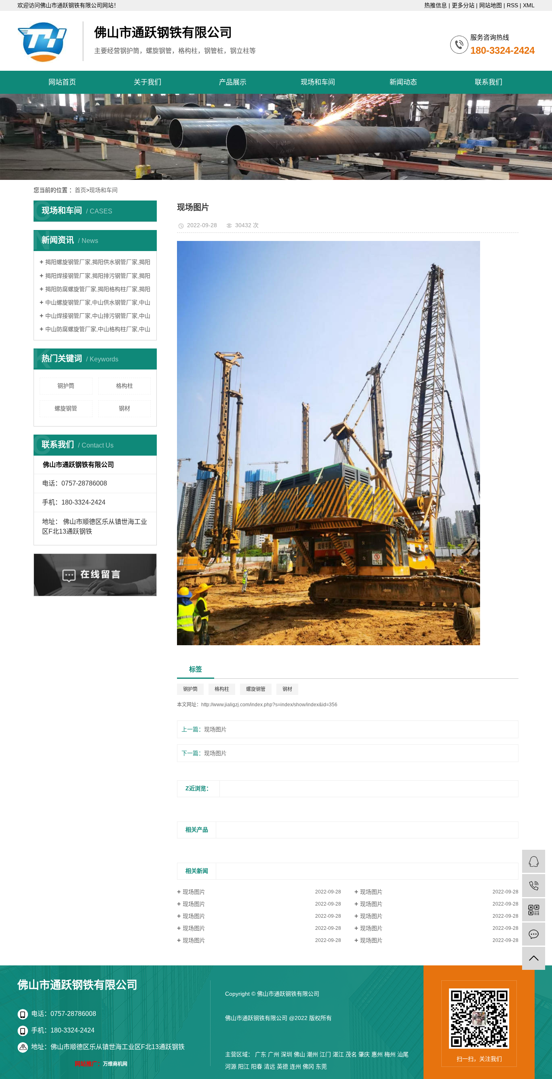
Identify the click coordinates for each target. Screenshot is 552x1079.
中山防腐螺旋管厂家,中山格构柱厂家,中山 (97, 329)
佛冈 (308, 1066)
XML (529, 5)
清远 (269, 1066)
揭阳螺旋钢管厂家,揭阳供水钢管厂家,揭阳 (97, 262)
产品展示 (233, 82)
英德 (282, 1066)
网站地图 (490, 5)
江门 (325, 1054)
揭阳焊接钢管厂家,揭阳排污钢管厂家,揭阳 (97, 275)
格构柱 (124, 385)
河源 (230, 1066)
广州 (273, 1054)
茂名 (351, 1054)
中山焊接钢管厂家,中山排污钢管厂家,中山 (97, 316)
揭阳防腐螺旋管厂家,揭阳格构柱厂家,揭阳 (97, 289)
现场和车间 (318, 82)
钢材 (124, 408)
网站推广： (89, 1063)
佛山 (299, 1054)
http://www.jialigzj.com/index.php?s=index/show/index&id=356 (269, 704)
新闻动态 (403, 82)
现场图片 (215, 729)
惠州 (377, 1054)
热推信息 (435, 5)
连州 (295, 1066)
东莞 (321, 1066)
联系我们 (488, 82)
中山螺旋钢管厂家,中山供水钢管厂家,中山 (97, 302)
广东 (260, 1054)
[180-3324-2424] (533, 885)
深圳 (286, 1054)
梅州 (390, 1054)
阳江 (243, 1066)
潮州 (312, 1054)
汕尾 (403, 1054)
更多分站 (463, 5)
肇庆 (364, 1054)
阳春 (256, 1066)
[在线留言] (533, 934)
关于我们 (147, 82)
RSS (512, 5)
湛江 (338, 1054)
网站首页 (62, 82)
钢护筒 (65, 385)
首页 (80, 190)
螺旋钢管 (66, 408)
